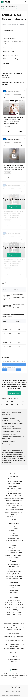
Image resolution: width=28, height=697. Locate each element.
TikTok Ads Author (14, 595)
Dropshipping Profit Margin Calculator (14, 498)
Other (23, 607)
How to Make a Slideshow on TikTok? (14, 648)
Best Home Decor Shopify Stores (14, 578)
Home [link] (2, 6)
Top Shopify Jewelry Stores (14, 571)
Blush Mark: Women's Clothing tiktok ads (24, 405)
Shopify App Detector (14, 486)
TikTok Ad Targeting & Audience (14, 481)
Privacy (8, 691)
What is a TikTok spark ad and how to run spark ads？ (14, 645)
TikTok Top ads (14, 590)
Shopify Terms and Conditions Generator (14, 506)
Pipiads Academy (14, 597)
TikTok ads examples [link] (11, 6)
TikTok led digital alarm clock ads (11, 444)
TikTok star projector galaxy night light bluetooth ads (13, 437)
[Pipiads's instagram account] (19, 687)
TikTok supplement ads (8, 441)
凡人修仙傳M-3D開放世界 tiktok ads (19, 405)
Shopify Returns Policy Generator (14, 509)
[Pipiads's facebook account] (9, 687)
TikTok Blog (14, 588)
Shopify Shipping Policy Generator (14, 512)
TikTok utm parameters (14, 479)
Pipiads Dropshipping (14, 557)
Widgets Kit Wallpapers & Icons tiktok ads (8, 401)
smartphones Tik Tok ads (9, 434)
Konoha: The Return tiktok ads (3, 401)
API (14, 664)
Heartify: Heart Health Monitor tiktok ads (14, 401)
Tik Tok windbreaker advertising (11, 421)
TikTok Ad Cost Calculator (14, 493)
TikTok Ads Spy (14, 528)
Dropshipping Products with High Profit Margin (14, 560)
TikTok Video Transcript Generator (14, 540)
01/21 (8, 614)
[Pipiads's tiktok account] (16, 687)
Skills (14, 533)
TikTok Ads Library (14, 535)
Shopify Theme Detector (14, 483)
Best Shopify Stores (14, 566)
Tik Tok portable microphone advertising (13, 423)
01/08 (14, 617)
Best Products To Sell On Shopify (14, 576)
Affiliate (14, 519)
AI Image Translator (14, 548)
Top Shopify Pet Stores (14, 569)
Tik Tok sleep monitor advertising (11, 431)
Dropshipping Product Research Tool (14, 555)
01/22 (19, 612)
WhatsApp (14, 662)
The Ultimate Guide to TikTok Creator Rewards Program (14, 632)
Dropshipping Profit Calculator (14, 496)
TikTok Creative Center (14, 538)
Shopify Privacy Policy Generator (14, 500)
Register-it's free (14, 207)
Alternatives (14, 543)
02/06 (14, 612)
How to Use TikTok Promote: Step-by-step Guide (14, 637)
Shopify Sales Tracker (14, 476)
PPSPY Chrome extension (14, 517)
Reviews (14, 545)
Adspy (14, 526)
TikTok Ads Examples (14, 585)
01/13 (14, 614)
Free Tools (14, 514)
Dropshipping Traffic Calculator (14, 488)
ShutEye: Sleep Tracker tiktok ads (19, 401)
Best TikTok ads (14, 592)
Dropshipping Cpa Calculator (14, 491)
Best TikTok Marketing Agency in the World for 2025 (14, 641)
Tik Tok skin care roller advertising (11, 429)
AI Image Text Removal (14, 550)
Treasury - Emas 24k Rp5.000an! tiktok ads (8, 405)
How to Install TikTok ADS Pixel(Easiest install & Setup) (14, 651)
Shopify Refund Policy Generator (14, 503)
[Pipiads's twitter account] (12, 687)
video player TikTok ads (8, 418)
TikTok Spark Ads (14, 531)
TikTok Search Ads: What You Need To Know (14, 624)
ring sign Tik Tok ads (8, 426)
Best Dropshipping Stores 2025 (14, 552)
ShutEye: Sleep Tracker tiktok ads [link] (9, 8)
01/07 (19, 617)
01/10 (19, 614)
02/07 (8, 612)
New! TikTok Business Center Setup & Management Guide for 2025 (14, 628)
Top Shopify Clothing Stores (14, 574)
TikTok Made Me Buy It (14, 564)
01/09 (8, 617)
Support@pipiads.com (14, 659)
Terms (12, 691)
